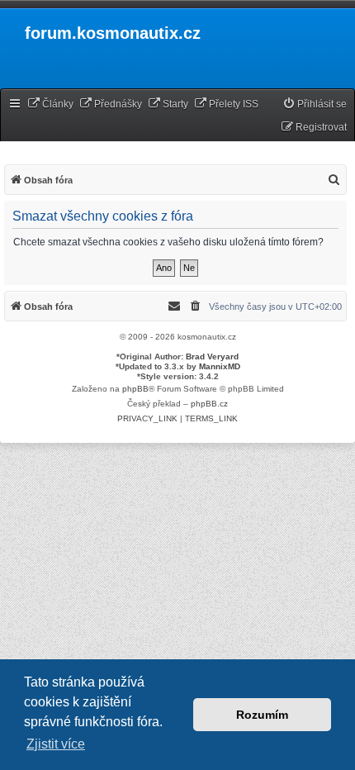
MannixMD (219, 366)
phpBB (135, 388)
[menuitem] (50, 104)
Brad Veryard (212, 356)
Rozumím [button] (262, 714)
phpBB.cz (209, 403)
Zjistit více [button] (55, 744)
